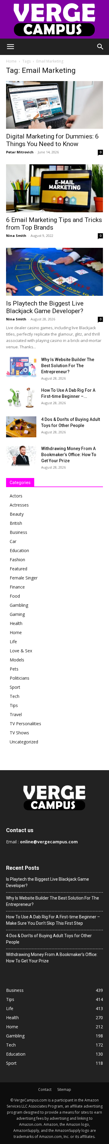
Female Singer (24, 578)
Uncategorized (24, 742)
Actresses (19, 505)
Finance (17, 587)
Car (13, 541)
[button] (10, 47)
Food (15, 596)
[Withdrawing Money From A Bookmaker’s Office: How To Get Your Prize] (21, 456)
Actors (16, 496)
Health (16, 623)
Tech (14, 696)
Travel (16, 714)
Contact (44, 1089)
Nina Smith (16, 235)
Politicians (19, 678)
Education (19, 550)
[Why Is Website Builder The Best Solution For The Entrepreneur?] (21, 367)
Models (17, 660)
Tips (14, 705)
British (16, 523)
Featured (18, 569)
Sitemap (64, 1089)
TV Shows (19, 733)
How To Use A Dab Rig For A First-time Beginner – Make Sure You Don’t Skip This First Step (53, 920)
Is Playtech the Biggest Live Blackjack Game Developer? (45, 307)
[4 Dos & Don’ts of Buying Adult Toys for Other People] (21, 426)
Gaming (17, 614)
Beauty (17, 514)
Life (13, 641)
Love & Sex (21, 651)
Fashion (17, 559)
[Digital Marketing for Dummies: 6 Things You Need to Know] (54, 105)
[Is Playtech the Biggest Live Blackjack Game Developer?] (54, 272)
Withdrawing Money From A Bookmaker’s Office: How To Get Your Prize (68, 454)
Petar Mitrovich (20, 152)
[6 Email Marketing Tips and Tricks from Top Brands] (54, 188)
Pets (14, 669)
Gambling (19, 605)
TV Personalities (25, 723)
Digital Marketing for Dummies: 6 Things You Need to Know (52, 140)
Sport (15, 687)
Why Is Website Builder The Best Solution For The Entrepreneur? (67, 365)
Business (18, 532)
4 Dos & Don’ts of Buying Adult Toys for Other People (49, 938)
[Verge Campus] (54, 19)
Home (11, 61)
